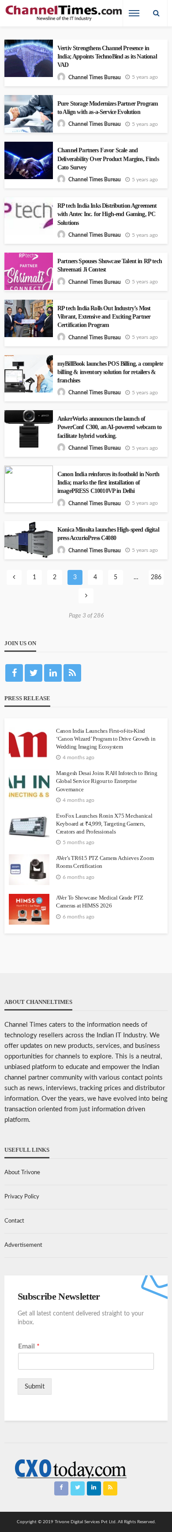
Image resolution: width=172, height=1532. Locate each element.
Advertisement (23, 1245)
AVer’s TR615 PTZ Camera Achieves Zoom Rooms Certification (104, 862)
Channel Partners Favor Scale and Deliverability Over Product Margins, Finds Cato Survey (108, 158)
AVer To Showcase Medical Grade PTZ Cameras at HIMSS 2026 (99, 901)
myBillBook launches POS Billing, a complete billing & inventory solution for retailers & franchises (110, 372)
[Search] (156, 13)
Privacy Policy (21, 1197)
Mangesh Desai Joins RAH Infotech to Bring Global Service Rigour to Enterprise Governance (106, 781)
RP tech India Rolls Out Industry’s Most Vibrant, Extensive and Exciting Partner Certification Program (103, 316)
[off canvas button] (134, 13)
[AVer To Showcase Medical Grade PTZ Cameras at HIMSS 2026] (29, 909)
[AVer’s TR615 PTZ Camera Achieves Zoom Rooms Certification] (29, 869)
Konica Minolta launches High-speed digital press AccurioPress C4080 (108, 533)
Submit (35, 1386)
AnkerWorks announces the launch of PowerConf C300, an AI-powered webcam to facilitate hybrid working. (109, 427)
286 (156, 577)
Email (29, 1346)
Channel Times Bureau (94, 77)
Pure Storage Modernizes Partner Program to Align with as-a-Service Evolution (107, 107)
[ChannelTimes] (64, 13)
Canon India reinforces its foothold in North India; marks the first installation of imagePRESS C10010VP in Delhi (108, 482)
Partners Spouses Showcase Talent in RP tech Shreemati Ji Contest (109, 265)
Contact (14, 1221)
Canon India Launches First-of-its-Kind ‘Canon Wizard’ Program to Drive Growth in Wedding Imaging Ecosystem (105, 738)
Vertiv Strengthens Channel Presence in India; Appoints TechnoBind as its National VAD (107, 56)
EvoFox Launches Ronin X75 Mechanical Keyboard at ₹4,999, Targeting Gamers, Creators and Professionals (104, 823)
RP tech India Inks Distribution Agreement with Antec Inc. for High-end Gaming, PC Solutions (107, 214)
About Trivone (22, 1173)
